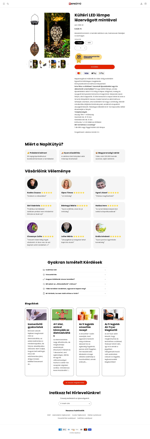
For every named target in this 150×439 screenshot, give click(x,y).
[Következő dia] (68, 64)
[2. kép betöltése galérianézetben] (42, 64)
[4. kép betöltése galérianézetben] (61, 64)
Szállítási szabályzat (84, 418)
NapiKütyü (77, 433)
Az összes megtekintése (75, 383)
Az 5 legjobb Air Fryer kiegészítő (112, 327)
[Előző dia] (27, 64)
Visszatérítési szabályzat (67, 418)
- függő (79, 42)
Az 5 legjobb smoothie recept (86, 327)
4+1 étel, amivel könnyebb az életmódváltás (61, 330)
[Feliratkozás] (89, 403)
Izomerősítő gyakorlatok (35, 326)
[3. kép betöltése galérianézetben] (52, 64)
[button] (4, 4)
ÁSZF (49, 415)
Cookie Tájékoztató (79, 415)
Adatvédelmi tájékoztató (61, 415)
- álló (89, 42)
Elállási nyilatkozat (94, 415)
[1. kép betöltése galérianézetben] (33, 64)
